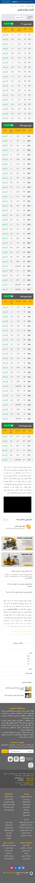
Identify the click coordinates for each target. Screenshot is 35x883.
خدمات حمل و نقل (26, 835)
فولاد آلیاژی (26, 845)
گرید (30, 653)
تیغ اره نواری (26, 851)
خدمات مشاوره (26, 833)
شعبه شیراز (26, 815)
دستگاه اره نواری (26, 856)
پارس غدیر (26, 799)
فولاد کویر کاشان (9, 810)
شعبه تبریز (26, 807)
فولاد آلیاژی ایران (9, 802)
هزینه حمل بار (8, 848)
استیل (26, 853)
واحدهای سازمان (9, 859)
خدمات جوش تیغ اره (26, 830)
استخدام (8, 853)
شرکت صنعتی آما (9, 807)
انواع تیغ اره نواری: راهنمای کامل (14, 695)
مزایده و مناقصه (9, 856)
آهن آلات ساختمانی (26, 848)
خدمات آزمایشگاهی (26, 825)
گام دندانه (28, 673)
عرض (30, 669)
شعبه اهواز (26, 812)
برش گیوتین (8, 825)
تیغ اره (22, 6)
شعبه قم (26, 810)
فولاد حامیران (30, 6)
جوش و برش (26, 859)
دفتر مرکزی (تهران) (26, 797)
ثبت (4, 751)
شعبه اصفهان (26, 802)
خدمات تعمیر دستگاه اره (26, 828)
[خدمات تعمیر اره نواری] (17, 543)
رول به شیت (8, 822)
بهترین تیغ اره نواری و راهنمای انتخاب (14, 688)
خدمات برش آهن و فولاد (26, 822)
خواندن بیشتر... (17, 643)
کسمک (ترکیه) (9, 797)
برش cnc (8, 835)
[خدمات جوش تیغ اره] (17, 559)
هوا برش (8, 833)
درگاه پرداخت (9, 851)
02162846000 (19, 778)
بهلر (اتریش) (9, 799)
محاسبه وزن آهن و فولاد (9, 845)
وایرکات (9, 838)
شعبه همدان (26, 805)
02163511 (21, 780)
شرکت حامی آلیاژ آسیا (10, 872)
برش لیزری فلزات (9, 830)
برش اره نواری (9, 828)
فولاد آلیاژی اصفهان (9, 805)
